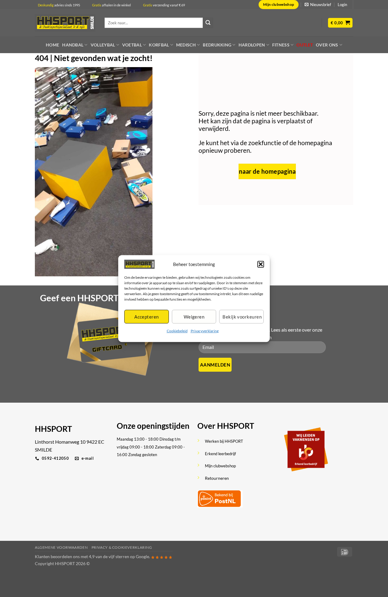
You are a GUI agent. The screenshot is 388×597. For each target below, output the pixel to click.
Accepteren (146, 316)
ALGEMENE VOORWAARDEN (61, 547)
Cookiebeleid (177, 331)
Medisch (186, 44)
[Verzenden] (208, 23)
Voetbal (132, 44)
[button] (261, 264)
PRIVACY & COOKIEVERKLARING (122, 547)
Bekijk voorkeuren (242, 316)
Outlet (304, 44)
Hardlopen (252, 44)
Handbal (72, 44)
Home (52, 44)
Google (142, 556)
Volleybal (103, 44)
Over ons (327, 44)
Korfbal (159, 44)
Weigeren (194, 316)
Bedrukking (217, 44)
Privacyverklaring (205, 331)
